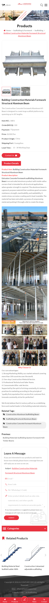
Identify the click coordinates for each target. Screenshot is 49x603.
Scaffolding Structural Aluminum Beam (21, 419)
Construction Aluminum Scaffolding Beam (22, 414)
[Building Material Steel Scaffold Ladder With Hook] (12, 553)
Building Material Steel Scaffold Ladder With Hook (10, 568)
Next (45, 555)
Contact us (9, 155)
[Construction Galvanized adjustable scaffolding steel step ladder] (34, 553)
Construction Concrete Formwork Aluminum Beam (22, 425)
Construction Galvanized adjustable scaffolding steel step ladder (34, 568)
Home (8, 30)
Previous (1, 555)
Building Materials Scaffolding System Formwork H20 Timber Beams (23, 439)
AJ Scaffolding (31, 592)
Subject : (21, 470)
